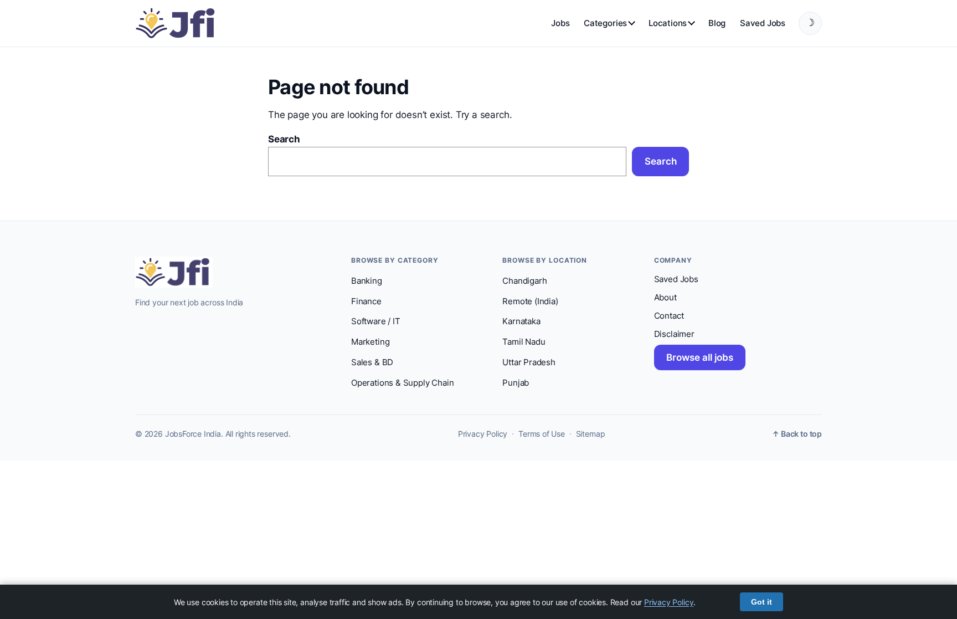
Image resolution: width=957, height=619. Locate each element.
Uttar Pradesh (528, 362)
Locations (668, 23)
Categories (605, 23)
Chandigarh (524, 281)
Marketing (370, 342)
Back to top (797, 433)
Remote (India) (530, 301)
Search (284, 139)
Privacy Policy (482, 433)
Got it (761, 601)
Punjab (515, 383)
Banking (366, 281)
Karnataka (521, 321)
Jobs (560, 23)
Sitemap (590, 433)
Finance (366, 301)
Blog (717, 23)
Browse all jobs (699, 357)
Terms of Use (541, 433)
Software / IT (375, 321)
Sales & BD (372, 362)
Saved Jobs (762, 23)
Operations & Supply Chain (402, 383)
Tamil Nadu (523, 342)
